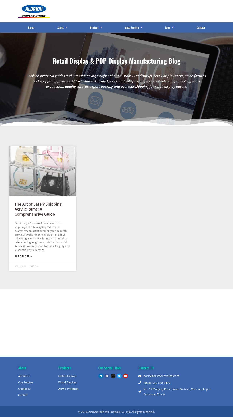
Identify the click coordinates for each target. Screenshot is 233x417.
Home (31, 27)
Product (94, 27)
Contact (201, 27)
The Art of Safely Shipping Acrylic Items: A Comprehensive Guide (38, 209)
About (60, 27)
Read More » (23, 256)
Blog (167, 27)
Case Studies (132, 27)
